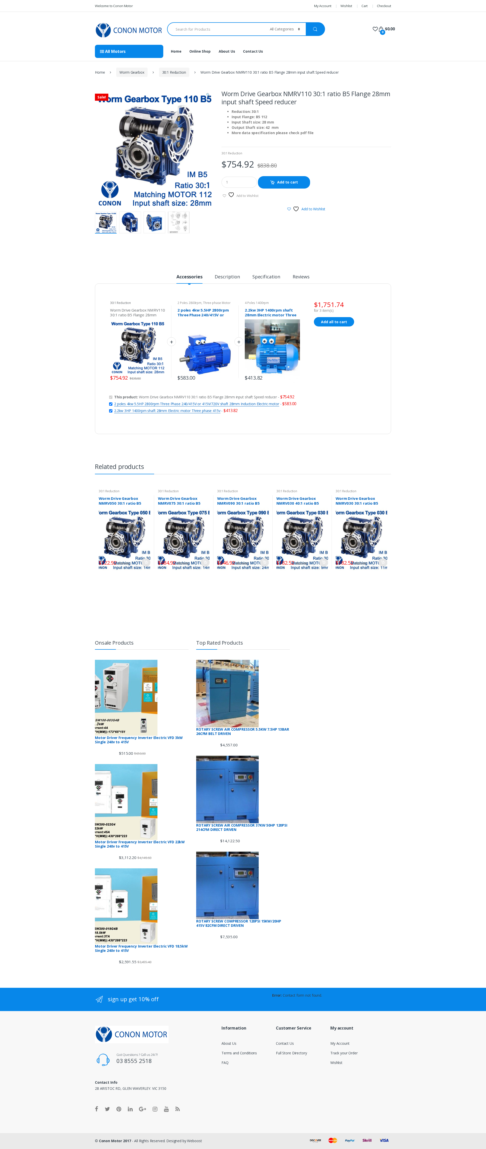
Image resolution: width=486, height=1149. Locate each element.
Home (176, 51)
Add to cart (287, 182)
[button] (208, 95)
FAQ (225, 1062)
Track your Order (344, 1053)
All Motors (115, 51)
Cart (364, 6)
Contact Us (253, 51)
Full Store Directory (291, 1053)
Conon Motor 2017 (115, 1140)
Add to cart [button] (145, 562)
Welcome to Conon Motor (114, 6)
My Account (322, 6)
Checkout (384, 6)
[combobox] (215, 29)
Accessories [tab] (189, 277)
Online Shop (199, 51)
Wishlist (346, 6)
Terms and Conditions (239, 1053)
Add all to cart (334, 321)
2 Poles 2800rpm (189, 303)
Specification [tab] (266, 277)
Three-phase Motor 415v (203, 304)
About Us (227, 51)
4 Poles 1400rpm (257, 303)
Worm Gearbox (131, 72)
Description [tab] (227, 277)
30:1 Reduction (174, 72)
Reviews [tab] (301, 277)
